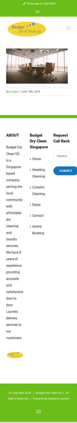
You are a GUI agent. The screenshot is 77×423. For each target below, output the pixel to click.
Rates (36, 205)
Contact (38, 216)
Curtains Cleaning (38, 190)
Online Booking (38, 230)
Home (36, 159)
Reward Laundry (58, 398)
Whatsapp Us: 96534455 (41, 3)
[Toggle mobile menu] (69, 28)
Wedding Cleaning (38, 173)
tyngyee (14, 91)
